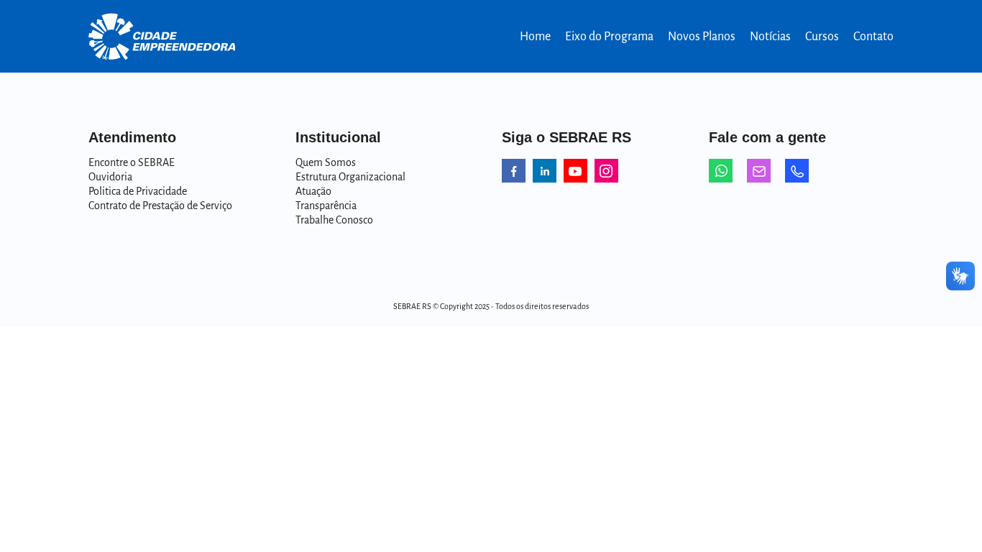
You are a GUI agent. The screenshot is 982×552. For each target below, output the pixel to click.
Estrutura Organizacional (350, 177)
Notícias (770, 36)
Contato (873, 36)
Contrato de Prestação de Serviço (160, 205)
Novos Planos (701, 36)
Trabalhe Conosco (334, 220)
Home (535, 36)
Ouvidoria (110, 177)
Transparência (326, 205)
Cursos (822, 36)
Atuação (313, 191)
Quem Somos (325, 162)
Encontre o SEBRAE (131, 162)
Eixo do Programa (609, 36)
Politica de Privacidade (137, 191)
